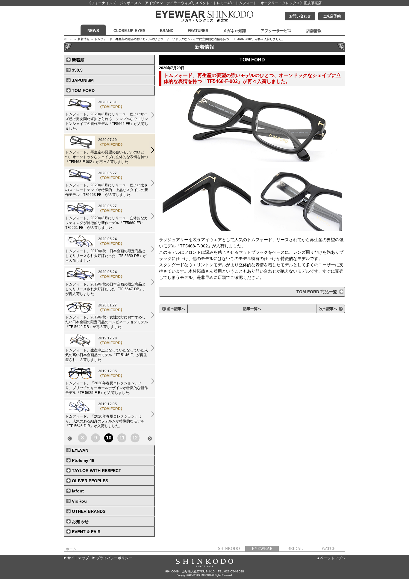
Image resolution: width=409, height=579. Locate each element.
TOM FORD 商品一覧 (316, 291)
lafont (78, 491)
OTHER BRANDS (88, 511)
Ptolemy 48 (83, 460)
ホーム (68, 39)
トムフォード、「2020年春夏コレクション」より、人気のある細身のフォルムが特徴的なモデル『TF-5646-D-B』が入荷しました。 (104, 415)
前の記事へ (176, 309)
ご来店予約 (332, 16)
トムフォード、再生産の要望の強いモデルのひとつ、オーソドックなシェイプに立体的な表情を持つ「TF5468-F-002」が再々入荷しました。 (106, 151)
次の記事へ (328, 309)
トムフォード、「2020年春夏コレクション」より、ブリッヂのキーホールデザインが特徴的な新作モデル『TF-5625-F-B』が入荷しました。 (106, 382)
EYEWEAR (262, 548)
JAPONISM (83, 80)
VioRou (79, 501)
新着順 (78, 60)
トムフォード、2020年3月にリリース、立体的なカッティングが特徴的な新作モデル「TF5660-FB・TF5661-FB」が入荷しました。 (106, 217)
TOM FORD (83, 90)
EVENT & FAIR (86, 531)
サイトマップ (78, 558)
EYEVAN (80, 450)
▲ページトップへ (330, 558)
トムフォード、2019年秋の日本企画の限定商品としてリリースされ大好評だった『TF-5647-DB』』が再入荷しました (105, 283)
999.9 (77, 70)
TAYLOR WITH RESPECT (96, 470)
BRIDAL (295, 548)
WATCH (329, 548)
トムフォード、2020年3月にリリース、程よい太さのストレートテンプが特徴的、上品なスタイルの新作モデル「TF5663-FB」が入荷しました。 (106, 184)
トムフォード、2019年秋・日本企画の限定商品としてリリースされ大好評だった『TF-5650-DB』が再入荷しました (105, 250)
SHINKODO (229, 548)
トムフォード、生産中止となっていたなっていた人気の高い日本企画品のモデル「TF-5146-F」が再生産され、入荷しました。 (106, 349)
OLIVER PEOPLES (90, 480)
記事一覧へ (252, 309)
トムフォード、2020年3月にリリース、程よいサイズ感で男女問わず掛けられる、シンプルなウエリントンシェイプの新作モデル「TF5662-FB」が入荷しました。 (106, 115)
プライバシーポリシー (114, 558)
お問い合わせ (300, 16)
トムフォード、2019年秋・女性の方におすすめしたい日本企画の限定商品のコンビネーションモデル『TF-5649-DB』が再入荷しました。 (106, 316)
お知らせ (80, 521)
